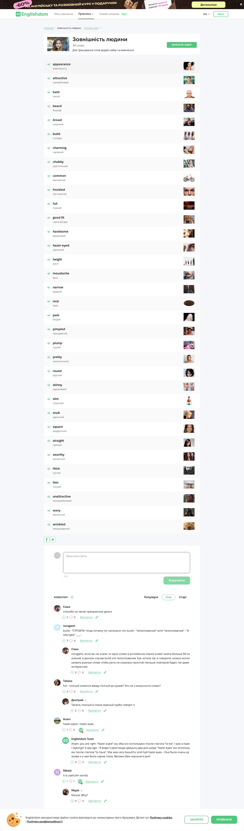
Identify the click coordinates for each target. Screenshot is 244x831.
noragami (69, 625)
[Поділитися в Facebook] (46, 539)
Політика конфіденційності (44, 821)
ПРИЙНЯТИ (224, 819)
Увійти (221, 14)
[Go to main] (32, 14)
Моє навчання (63, 14)
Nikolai (67, 770)
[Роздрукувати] (52, 539)
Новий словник (112, 14)
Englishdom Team (82, 739)
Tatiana (67, 681)
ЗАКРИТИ (196, 819)
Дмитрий (77, 700)
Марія (75, 790)
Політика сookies (161, 817)
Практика (84, 13)
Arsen (67, 719)
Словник (49, 28)
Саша (66, 606)
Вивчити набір (182, 44)
